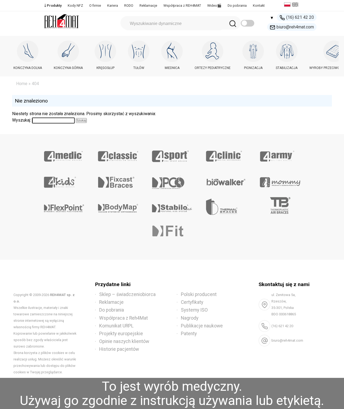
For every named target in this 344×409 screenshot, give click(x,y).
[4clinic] (225, 154)
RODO (128, 5)
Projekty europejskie (121, 333)
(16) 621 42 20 (300, 17)
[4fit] (172, 232)
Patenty (189, 333)
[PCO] (172, 180)
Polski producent (199, 294)
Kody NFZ (75, 5)
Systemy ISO (194, 310)
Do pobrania (237, 5)
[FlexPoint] (64, 206)
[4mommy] (279, 180)
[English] (296, 5)
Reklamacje (148, 5)
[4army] (279, 154)
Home (21, 83)
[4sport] (172, 154)
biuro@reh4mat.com (295, 27)
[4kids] (64, 180)
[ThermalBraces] (225, 206)
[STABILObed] (172, 206)
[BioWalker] (225, 180)
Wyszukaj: (21, 120)
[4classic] (118, 154)
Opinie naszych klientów (124, 341)
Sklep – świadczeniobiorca (127, 294)
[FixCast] (118, 180)
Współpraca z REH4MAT (182, 5)
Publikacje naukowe (202, 325)
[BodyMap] (118, 206)
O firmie (95, 5)
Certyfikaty (192, 302)
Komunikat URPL (116, 325)
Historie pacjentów (119, 349)
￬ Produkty (53, 5)
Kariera (112, 5)
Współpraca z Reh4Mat (123, 318)
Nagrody (189, 318)
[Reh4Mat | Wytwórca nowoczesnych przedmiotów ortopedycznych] (61, 29)
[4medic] (64, 154)
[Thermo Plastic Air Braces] (279, 206)
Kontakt (259, 5)
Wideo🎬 (214, 5)
